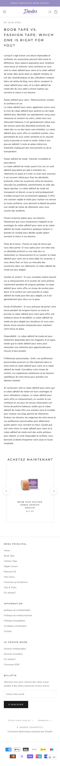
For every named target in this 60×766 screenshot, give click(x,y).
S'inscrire (16, 704)
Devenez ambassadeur (15, 648)
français (43, 720)
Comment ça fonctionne (16, 582)
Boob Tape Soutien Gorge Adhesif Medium (29, 505)
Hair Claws (9, 576)
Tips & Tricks (10, 587)
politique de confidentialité (17, 610)
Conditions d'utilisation (15, 626)
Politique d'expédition (14, 620)
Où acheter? (10, 592)
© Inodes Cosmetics (30, 727)
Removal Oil (10, 571)
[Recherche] (50, 11)
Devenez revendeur (13, 653)
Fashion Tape (10, 561)
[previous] (6, 491)
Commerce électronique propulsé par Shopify (30, 731)
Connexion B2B (11, 664)
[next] (53, 491)
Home (7, 550)
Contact (8, 631)
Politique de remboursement (18, 615)
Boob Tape (9, 555)
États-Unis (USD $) (19, 720)
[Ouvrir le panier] (55, 11)
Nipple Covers (11, 566)
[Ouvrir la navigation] (4, 12)
